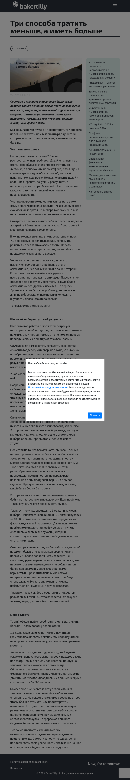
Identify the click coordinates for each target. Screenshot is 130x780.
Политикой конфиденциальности (48, 387)
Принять (95, 415)
